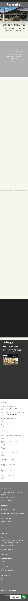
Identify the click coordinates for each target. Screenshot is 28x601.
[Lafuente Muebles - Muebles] (14, 5)
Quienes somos (7, 595)
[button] (2, 4)
